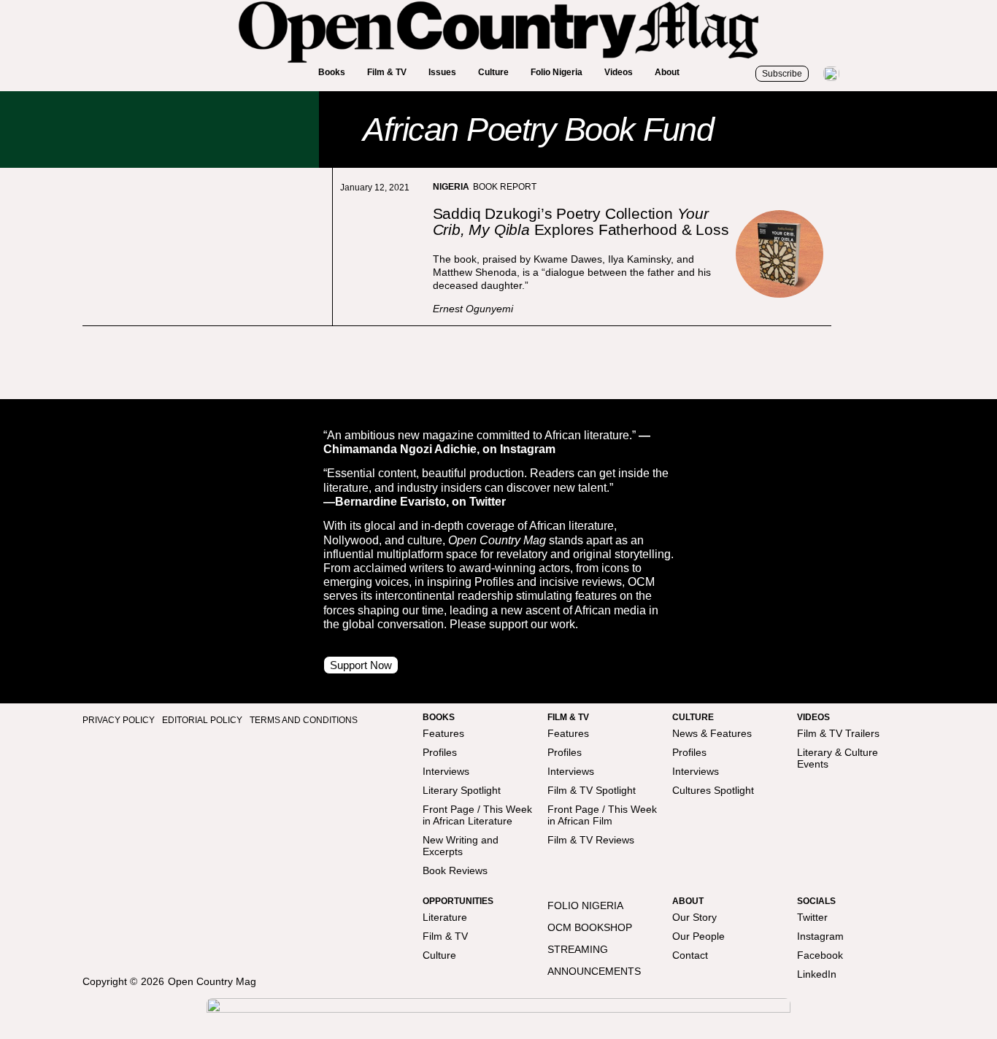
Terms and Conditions (304, 720)
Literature (445, 917)
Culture (439, 955)
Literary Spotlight (462, 790)
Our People (698, 936)
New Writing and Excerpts (460, 845)
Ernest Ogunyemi (473, 308)
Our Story (694, 917)
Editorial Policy (202, 720)
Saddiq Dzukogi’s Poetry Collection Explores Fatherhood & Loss (581, 221)
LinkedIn (816, 974)
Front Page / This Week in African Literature (477, 815)
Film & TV (445, 936)
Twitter (812, 917)
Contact (690, 955)
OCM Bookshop (589, 927)
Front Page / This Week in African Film (602, 815)
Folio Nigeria (585, 905)
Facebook (820, 955)
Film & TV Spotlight (591, 790)
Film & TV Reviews (590, 840)
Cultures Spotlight (713, 790)
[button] (332, 72)
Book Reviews (455, 870)
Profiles (440, 752)
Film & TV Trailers (838, 733)
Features (443, 733)
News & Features (712, 733)
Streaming (577, 949)
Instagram (820, 936)
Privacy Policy (118, 720)
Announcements (594, 971)
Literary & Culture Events (837, 758)
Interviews (446, 771)
